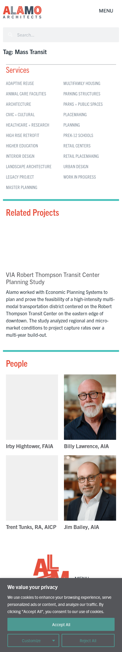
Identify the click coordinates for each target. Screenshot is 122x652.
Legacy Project (20, 176)
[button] (106, 11)
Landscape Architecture (29, 166)
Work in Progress (79, 176)
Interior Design (20, 156)
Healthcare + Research (27, 124)
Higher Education (22, 145)
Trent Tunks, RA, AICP (31, 526)
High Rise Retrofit (22, 135)
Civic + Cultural (20, 114)
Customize (31, 640)
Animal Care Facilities (26, 93)
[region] (61, 615)
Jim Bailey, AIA (81, 526)
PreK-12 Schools (78, 135)
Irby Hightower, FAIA (29, 445)
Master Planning (21, 187)
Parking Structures (81, 93)
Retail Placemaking (81, 156)
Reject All (88, 640)
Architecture (18, 104)
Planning (71, 124)
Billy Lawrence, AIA (86, 445)
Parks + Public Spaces (83, 104)
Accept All (61, 624)
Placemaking (75, 114)
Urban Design (75, 166)
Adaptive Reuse (20, 83)
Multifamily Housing (81, 83)
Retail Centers (77, 145)
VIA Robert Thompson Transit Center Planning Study (52, 278)
